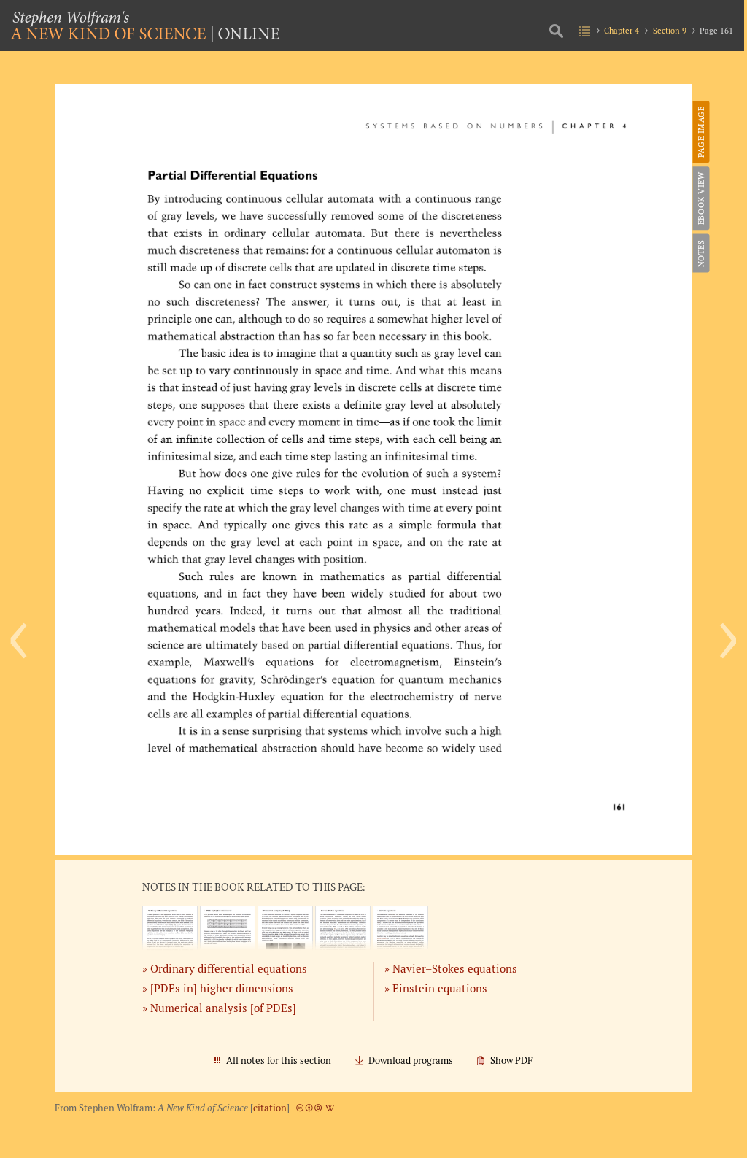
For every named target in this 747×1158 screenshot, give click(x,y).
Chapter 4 (621, 30)
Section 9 (669, 30)
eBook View (699, 198)
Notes (699, 253)
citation (270, 1108)
